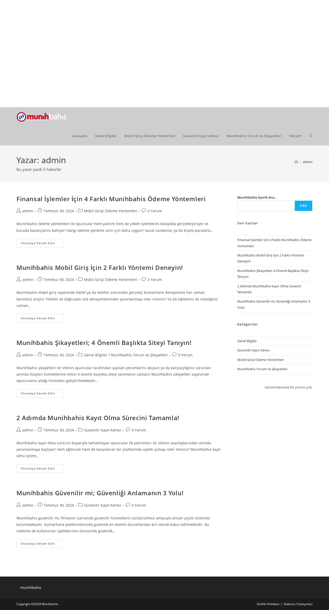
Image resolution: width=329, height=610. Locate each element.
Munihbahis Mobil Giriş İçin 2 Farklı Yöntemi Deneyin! (99, 267)
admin (308, 162)
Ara (303, 206)
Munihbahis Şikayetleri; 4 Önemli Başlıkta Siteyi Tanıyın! (103, 342)
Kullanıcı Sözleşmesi (298, 604)
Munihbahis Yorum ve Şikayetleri (139, 354)
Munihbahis (50, 604)
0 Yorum (155, 210)
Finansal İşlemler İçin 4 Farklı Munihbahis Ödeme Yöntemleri (111, 199)
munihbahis (30, 587)
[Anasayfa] (296, 162)
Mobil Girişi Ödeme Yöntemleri (110, 210)
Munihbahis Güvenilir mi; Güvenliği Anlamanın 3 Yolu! (100, 493)
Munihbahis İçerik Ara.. (256, 197)
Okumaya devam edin (42, 244)
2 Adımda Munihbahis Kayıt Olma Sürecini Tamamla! (97, 417)
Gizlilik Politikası (268, 604)
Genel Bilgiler (95, 354)
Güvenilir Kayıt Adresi (102, 430)
